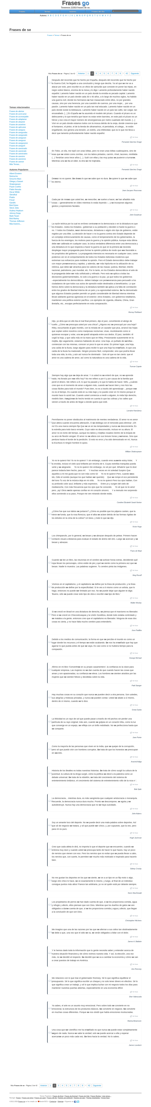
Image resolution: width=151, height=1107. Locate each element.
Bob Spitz (138, 789)
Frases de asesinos (17, 159)
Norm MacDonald (135, 893)
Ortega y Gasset (16, 181)
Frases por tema (27, 1098)
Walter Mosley (136, 603)
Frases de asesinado (18, 148)
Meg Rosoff (137, 575)
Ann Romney (136, 969)
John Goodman (136, 215)
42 (127, 73)
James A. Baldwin (135, 941)
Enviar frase (105, 1098)
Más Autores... (15, 224)
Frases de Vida (84, 1096)
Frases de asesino (17, 156)
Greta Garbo (137, 710)
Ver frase (135, 137)
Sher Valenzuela (135, 997)
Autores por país (79, 1098)
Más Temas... (14, 164)
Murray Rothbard (135, 312)
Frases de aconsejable (19, 117)
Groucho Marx (15, 179)
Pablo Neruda (15, 189)
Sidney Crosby (136, 869)
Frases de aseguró (17, 146)
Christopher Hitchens (133, 921)
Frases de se (20, 30)
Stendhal (13, 195)
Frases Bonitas (96, 1096)
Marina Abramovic (135, 1021)
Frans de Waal (136, 551)
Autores (72, 11)
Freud (11, 200)
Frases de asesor (16, 162)
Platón (12, 197)
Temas (47, 11)
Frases (22, 11)
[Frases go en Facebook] (75, 1101)
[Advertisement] (75, 22)
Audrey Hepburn (16, 211)
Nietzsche (13, 176)
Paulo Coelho (15, 187)
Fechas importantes (93, 1098)
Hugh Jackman (136, 838)
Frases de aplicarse (17, 127)
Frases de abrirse (16, 111)
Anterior (81, 73)
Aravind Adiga (136, 762)
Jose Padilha (137, 630)
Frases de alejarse (17, 122)
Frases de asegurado (18, 135)
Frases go (21, 1101)
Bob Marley (14, 219)
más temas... (106, 1096)
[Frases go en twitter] (78, 1101)
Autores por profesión (65, 1098)
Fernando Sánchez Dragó (132, 142)
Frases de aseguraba (18, 132)
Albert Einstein (15, 173)
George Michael (135, 658)
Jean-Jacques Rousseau (132, 190)
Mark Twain (14, 216)
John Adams (137, 814)
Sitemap (60, 1101)
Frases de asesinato (17, 151)
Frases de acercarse (18, 114)
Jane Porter (137, 737)
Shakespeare (15, 184)
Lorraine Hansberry (134, 411)
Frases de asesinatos (18, 154)
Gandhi (12, 203)
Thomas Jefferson (16, 221)
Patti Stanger (137, 685)
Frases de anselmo (17, 125)
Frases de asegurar (17, 140)
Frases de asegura (17, 130)
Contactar (53, 1101)
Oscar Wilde (14, 192)
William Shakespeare (133, 452)
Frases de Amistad (71, 1096)
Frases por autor (40, 1098)
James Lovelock (135, 1045)
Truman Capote (136, 366)
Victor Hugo (137, 527)
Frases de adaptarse (18, 119)
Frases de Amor (58, 1096)
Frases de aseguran (17, 138)
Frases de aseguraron (18, 143)
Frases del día (98, 11)
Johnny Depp (15, 213)
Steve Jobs (14, 208)
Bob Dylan (13, 205)
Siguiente (135, 73)
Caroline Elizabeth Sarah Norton (129, 502)
